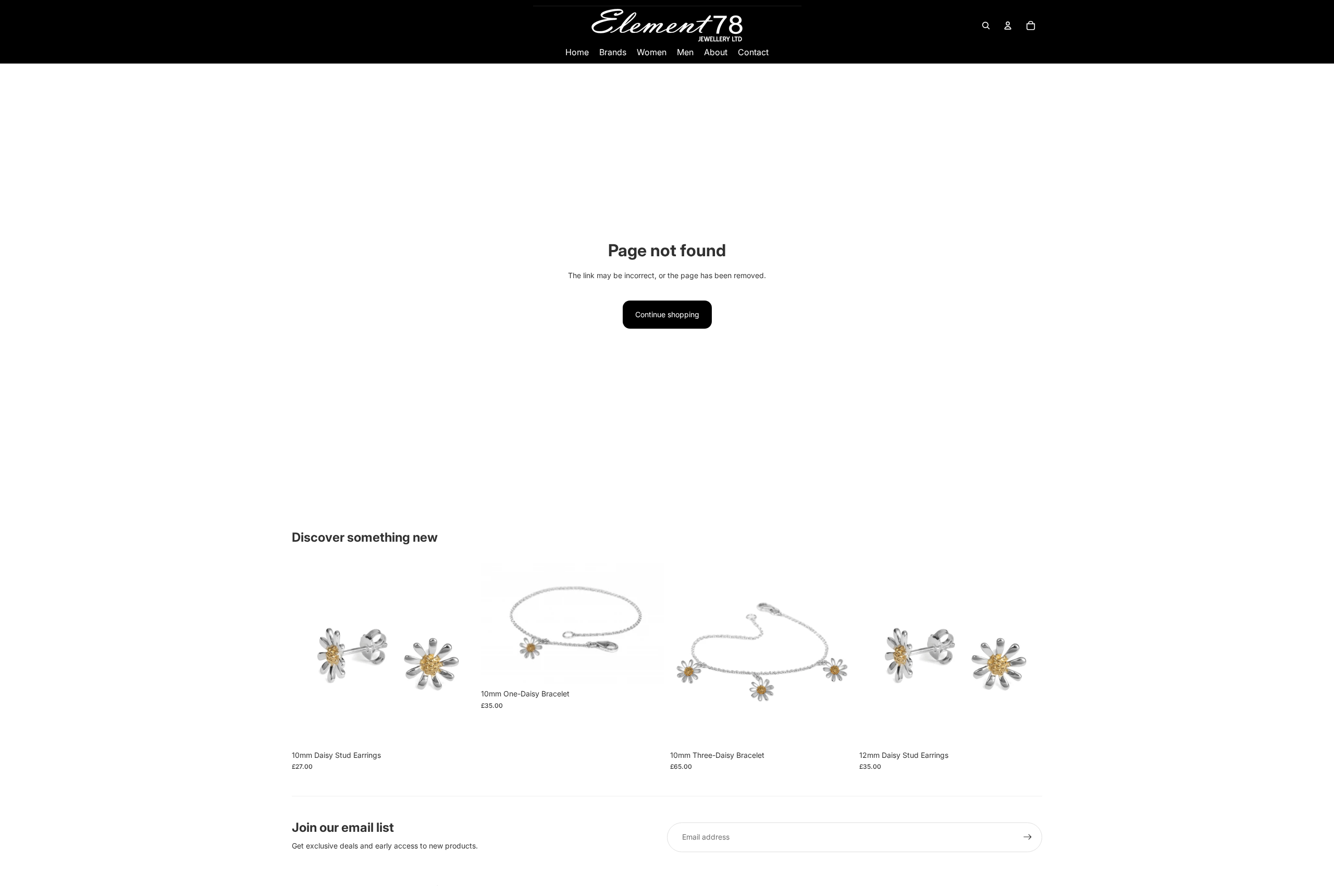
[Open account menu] (1007, 25)
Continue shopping (667, 314)
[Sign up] (1027, 837)
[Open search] (985, 25)
